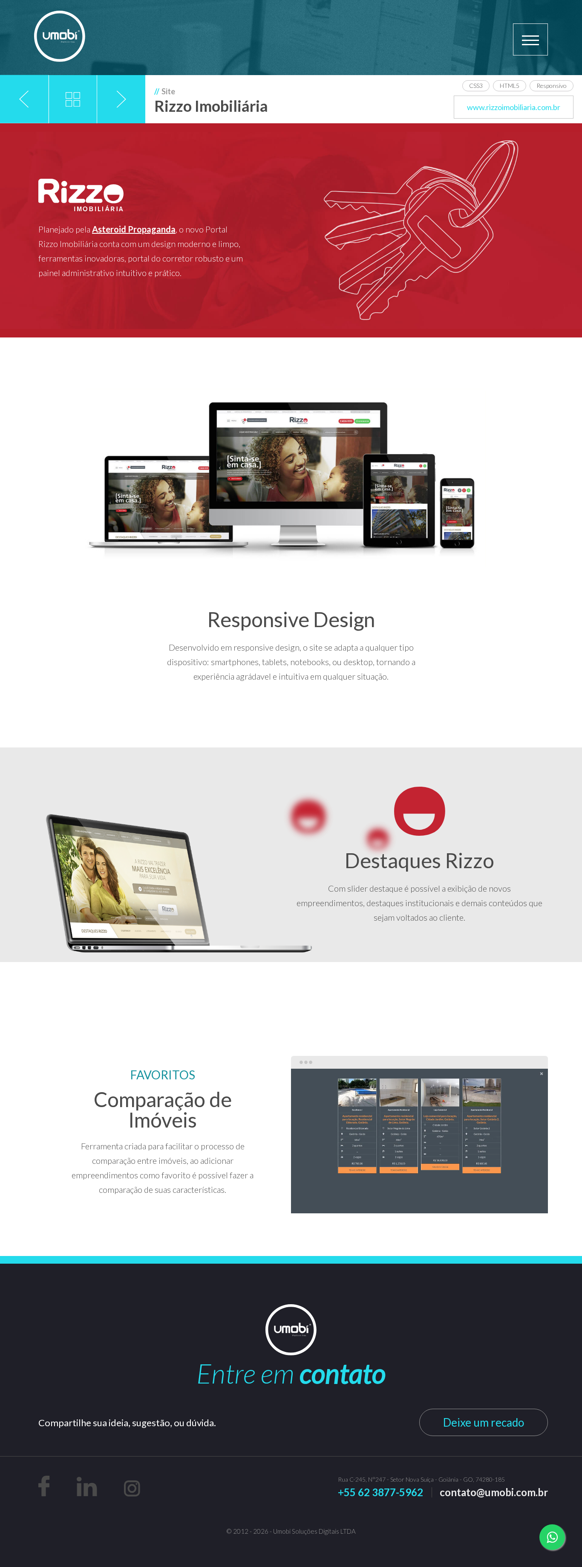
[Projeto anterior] (24, 99)
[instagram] (132, 1494)
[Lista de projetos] (73, 99)
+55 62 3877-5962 (380, 1492)
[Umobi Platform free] (59, 37)
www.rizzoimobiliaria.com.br (513, 107)
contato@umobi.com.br (494, 1492)
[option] (419, 1141)
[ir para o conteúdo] (48, 295)
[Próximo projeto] (121, 99)
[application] (419, 1141)
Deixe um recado (483, 1422)
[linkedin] (87, 1494)
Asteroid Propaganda (134, 229)
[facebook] (44, 1494)
